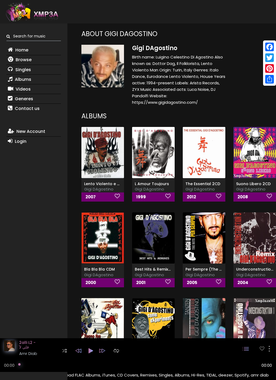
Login (20, 141)
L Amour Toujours (152, 183)
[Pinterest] (269, 68)
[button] (65, 351)
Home (21, 50)
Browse (23, 60)
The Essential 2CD (202, 183)
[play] (262, 349)
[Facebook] (269, 47)
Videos (23, 89)
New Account (30, 131)
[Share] (269, 79)
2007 (90, 197)
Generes (23, 99)
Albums (22, 79)
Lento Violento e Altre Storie (111, 183)
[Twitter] (269, 57)
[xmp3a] (31, 12)
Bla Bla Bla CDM (99, 269)
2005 (192, 282)
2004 (242, 282)
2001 (141, 282)
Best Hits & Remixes (154, 269)
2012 (191, 197)
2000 (90, 282)
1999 (141, 197)
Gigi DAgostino (98, 189)
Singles (22, 70)
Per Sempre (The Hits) (206, 269)
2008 (242, 197)
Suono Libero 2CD (253, 183)
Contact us (27, 108)
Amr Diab (28, 353)
